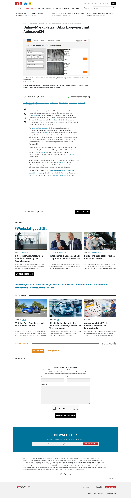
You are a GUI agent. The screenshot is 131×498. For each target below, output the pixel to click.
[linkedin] (70, 474)
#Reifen (50, 287)
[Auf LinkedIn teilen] (25, 117)
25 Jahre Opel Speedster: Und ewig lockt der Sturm (29, 324)
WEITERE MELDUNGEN (24, 274)
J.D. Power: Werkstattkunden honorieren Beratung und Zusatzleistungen (29, 258)
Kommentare (31, 97)
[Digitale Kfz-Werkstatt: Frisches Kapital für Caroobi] (100, 241)
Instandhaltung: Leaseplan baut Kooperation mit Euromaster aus (65, 257)
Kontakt (106, 3)
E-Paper (94, 3)
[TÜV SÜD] (24, 3)
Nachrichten (31, 8)
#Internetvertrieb (83, 284)
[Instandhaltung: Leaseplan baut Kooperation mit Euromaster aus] (65, 241)
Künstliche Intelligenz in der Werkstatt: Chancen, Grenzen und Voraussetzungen (65, 326)
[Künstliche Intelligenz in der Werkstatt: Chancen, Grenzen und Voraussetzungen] (65, 308)
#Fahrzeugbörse (37, 287)
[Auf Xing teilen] (25, 121)
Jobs (100, 3)
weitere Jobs (38, 351)
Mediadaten (87, 487)
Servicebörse (41, 120)
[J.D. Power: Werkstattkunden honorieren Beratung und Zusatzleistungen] (31, 241)
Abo (113, 3)
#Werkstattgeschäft (31, 229)
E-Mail (42, 377)
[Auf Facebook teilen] (25, 109)
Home (25, 23)
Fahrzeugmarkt (40, 152)
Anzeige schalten (54, 351)
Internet (71, 154)
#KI (58, 320)
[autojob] (109, 343)
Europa (62, 162)
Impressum (88, 493)
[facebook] (60, 474)
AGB (95, 493)
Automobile (76, 8)
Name (68, 377)
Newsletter (86, 3)
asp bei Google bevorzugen (79, 97)
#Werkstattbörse (96, 252)
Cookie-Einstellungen (111, 493)
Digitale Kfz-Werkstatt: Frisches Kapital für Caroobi (99, 257)
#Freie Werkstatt (61, 252)
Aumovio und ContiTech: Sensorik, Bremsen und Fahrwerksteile (96, 326)
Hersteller (49, 132)
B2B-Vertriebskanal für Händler (61, 175)
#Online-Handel (100, 284)
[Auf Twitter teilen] (25, 113)
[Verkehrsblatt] (29, 3)
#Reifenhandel (67, 284)
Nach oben (111, 478)
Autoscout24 (33, 115)
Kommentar (44, 384)
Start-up (54, 120)
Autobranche (43, 23)
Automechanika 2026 (46, 8)
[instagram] (65, 474)
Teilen (42, 97)
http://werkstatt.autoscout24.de (42, 128)
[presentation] (115, 15)
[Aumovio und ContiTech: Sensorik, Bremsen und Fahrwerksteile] (100, 308)
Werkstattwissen (62, 8)
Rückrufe (86, 8)
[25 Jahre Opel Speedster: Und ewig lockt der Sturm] (31, 308)
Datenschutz (101, 493)
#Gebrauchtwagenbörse (46, 284)
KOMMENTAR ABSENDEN (65, 415)
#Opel (24, 320)
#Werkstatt (25, 252)
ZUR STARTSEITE (82, 212)
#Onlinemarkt (21, 287)
